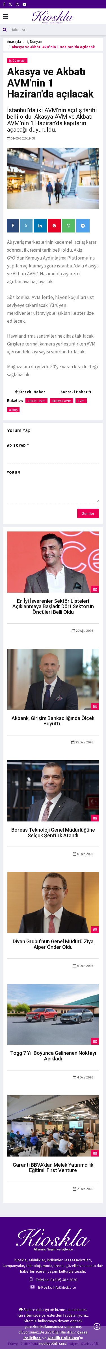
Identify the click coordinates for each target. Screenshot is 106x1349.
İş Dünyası (34, 41)
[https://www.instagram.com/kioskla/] (17, 4)
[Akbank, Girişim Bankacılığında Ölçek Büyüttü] (53, 678)
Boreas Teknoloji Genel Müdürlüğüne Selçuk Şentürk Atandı (53, 832)
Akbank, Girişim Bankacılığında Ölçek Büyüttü (53, 721)
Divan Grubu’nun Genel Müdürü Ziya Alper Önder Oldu (53, 944)
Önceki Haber (31, 391)
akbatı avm (36, 400)
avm (81, 400)
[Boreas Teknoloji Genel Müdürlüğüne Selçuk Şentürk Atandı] (53, 790)
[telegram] (83, 225)
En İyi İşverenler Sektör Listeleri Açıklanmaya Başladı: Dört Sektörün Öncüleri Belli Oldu (53, 606)
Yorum (14, 472)
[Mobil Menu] (5, 16)
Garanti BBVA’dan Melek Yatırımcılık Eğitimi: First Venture (53, 1167)
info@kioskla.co (64, 1287)
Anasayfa (14, 41)
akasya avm (61, 400)
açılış (13, 409)
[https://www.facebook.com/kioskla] (4, 4)
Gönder (88, 513)
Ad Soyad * (18, 445)
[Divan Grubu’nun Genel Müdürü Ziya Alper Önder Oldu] (53, 902)
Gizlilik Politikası (63, 1337)
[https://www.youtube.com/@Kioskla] (24, 4)
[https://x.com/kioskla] (10, 4)
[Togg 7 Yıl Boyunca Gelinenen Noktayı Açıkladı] (53, 1013)
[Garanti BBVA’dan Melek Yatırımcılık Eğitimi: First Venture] (53, 1125)
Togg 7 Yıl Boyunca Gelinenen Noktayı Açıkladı (53, 1056)
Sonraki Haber (74, 391)
